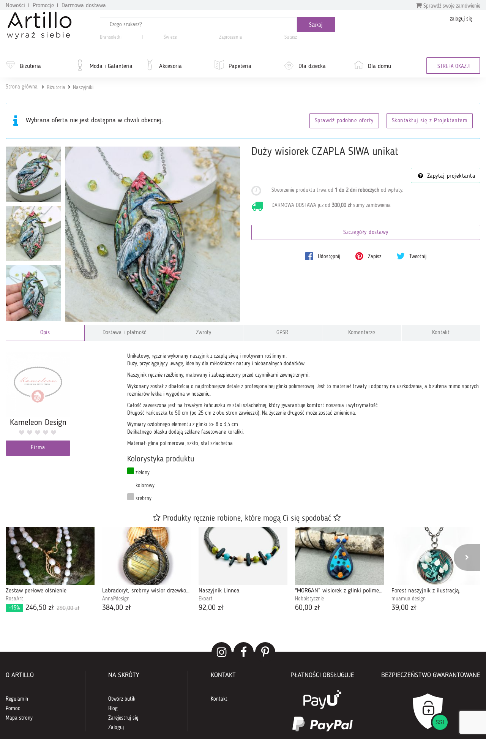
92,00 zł (211, 608)
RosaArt (14, 599)
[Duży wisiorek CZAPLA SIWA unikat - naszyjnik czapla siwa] (33, 174)
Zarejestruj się (123, 718)
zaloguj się (461, 19)
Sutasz (290, 37)
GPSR (282, 333)
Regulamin (17, 699)
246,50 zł (44, 608)
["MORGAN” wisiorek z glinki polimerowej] (339, 556)
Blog (113, 708)
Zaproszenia (230, 37)
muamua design (408, 599)
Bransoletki (111, 37)
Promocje (43, 6)
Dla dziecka (312, 66)
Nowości (15, 6)
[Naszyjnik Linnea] (243, 556)
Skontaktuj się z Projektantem (430, 121)
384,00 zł (116, 608)
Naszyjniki (83, 87)
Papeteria (240, 66)
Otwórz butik (121, 699)
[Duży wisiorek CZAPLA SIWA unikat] (152, 234)
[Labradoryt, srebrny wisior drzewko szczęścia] (146, 556)
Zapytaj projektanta (450, 176)
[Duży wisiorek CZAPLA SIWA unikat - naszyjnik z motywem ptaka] (33, 233)
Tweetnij (417, 256)
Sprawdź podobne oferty (344, 121)
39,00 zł (404, 608)
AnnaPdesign (115, 599)
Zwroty (203, 333)
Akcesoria (170, 66)
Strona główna (22, 87)
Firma (38, 448)
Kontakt (441, 333)
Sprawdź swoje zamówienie (451, 6)
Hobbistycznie (309, 599)
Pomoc (13, 708)
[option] (50, 570)
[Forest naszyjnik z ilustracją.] (435, 556)
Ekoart (206, 599)
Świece (170, 37)
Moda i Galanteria (111, 66)
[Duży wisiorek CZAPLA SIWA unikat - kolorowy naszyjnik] (33, 293)
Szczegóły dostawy (365, 232)
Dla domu (379, 66)
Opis (45, 333)
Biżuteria (30, 66)
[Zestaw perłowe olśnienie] (50, 556)
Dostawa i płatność (124, 333)
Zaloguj (116, 727)
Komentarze (361, 333)
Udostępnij (328, 256)
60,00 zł (307, 608)
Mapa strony (19, 718)
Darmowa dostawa (84, 6)
